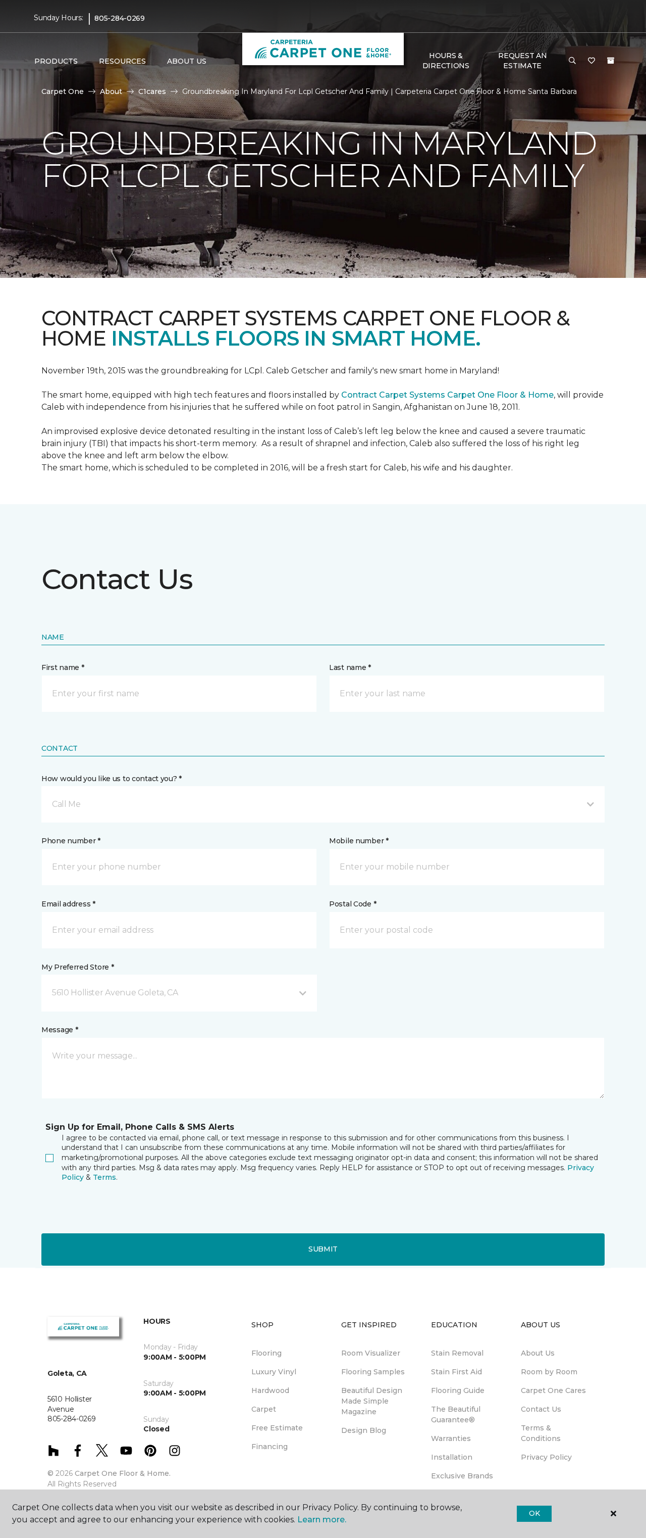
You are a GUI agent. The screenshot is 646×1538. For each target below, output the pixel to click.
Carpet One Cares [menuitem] (553, 1390)
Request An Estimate (522, 60)
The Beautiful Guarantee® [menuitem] (455, 1414)
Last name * (350, 667)
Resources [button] (122, 61)
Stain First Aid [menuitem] (456, 1371)
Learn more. (321, 1519)
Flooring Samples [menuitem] (373, 1371)
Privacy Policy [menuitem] (546, 1457)
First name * (62, 667)
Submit (323, 1249)
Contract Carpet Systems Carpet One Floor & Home (447, 395)
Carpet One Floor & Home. (123, 1473)
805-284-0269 (119, 18)
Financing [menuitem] (269, 1446)
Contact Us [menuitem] (541, 1409)
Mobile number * (359, 840)
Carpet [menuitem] (263, 1409)
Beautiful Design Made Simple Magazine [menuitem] (371, 1401)
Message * (59, 1029)
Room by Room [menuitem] (549, 1371)
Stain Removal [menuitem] (457, 1353)
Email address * (68, 903)
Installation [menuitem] (451, 1457)
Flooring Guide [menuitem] (457, 1390)
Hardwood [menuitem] (270, 1390)
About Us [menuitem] (538, 1353)
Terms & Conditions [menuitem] (541, 1433)
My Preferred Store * (77, 967)
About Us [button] (186, 61)
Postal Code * (352, 903)
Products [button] (56, 61)
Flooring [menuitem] (266, 1353)
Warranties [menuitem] (451, 1438)
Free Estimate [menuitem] (277, 1427)
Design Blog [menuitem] (363, 1430)
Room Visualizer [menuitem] (370, 1353)
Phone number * (70, 840)
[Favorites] (591, 61)
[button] (572, 61)
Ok (534, 1513)
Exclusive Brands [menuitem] (462, 1475)
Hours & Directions (445, 60)
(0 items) (610, 60)
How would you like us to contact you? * (111, 778)
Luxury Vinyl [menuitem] (273, 1371)
